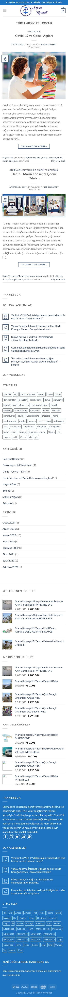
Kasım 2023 (9, 535)
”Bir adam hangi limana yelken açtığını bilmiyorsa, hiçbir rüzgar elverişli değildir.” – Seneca (35, 361)
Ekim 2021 (8, 554)
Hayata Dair (34, 32)
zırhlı (15, 437)
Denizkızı (41, 918)
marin (20, 279)
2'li (4, 912)
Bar (15, 918)
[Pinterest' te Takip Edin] (29, 836)
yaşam (6, 437)
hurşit (60, 157)
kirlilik (46, 410)
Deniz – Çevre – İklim (14, 471)
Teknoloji (7, 503)
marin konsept (42, 928)
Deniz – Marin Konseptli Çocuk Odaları (34, 176)
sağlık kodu (29, 426)
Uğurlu (51, 432)
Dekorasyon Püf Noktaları (17, 465)
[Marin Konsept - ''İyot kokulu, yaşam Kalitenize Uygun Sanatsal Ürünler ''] (34, 10)
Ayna (42, 912)
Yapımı (12, 950)
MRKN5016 (22, 939)
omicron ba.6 (45, 421)
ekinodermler (9, 405)
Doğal (6, 923)
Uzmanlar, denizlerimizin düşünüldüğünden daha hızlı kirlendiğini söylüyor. (38, 349)
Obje (60, 939)
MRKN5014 (49, 934)
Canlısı (23, 918)
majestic (46, 415)
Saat (43, 945)
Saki (5, 426)
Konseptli (12, 279)
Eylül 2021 (8, 560)
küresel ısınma (32, 415)
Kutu (49, 923)
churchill (7, 394)
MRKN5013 (36, 934)
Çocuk (44, 157)
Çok (20, 950)
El (13, 923)
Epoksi (20, 923)
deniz (5, 279)
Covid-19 (52, 157)
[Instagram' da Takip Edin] (11, 836)
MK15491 (56, 928)
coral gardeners (27, 394)
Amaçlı (27, 912)
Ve (4, 950)
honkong (7, 410)
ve (17, 161)
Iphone (6, 490)
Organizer (8, 945)
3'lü (10, 912)
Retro (26, 945)
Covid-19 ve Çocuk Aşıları (34, 35)
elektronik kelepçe (40, 405)
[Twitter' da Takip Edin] (17, 836)
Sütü (50, 945)
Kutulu (57, 923)
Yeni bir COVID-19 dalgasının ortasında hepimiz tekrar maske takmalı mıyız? (38, 317)
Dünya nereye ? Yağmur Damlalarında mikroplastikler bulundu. (32, 338)
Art (35, 912)
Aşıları (29, 157)
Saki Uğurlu (15, 426)
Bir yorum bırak (58, 161)
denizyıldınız (35, 400)
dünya (47, 400)
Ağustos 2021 (10, 566)
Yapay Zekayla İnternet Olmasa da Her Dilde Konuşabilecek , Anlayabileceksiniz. (36, 327)
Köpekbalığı (8, 928)
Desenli (52, 918)
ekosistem (24, 405)
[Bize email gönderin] (23, 836)
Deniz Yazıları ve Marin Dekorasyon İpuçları (34, 170)
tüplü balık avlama (37, 432)
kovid (20, 415)
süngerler (41, 426)
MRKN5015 (8, 939)
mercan (32, 421)
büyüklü (36, 157)
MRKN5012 (22, 934)
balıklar (6, 918)
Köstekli (21, 928)
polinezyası (58, 421)
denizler (23, 400)
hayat (54, 405)
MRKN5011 (8, 934)
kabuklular (35, 410)
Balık (58, 912)
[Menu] (4, 11)
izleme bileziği (21, 410)
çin (30, 437)
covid (50, 394)
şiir (36, 437)
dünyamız (58, 400)
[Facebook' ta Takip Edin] (5, 836)
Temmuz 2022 (10, 547)
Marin (30, 928)
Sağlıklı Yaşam (10, 496)
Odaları (27, 279)
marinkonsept (8, 161)
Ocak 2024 (8, 522)
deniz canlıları (9, 400)
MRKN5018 (49, 939)
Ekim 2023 (8, 541)
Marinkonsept (48, 44)
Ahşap (18, 912)
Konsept (40, 923)
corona (41, 394)
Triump (22, 432)
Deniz (31, 918)
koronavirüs (9, 415)
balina (50, 912)
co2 (15, 394)
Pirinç (18, 945)
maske (22, 421)
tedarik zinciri (9, 432)
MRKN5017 (36, 939)
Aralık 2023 (9, 528)
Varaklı (58, 945)
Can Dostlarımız (11, 458)
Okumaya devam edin (34, 146)
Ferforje (29, 923)
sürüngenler (54, 426)
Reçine (35, 945)
